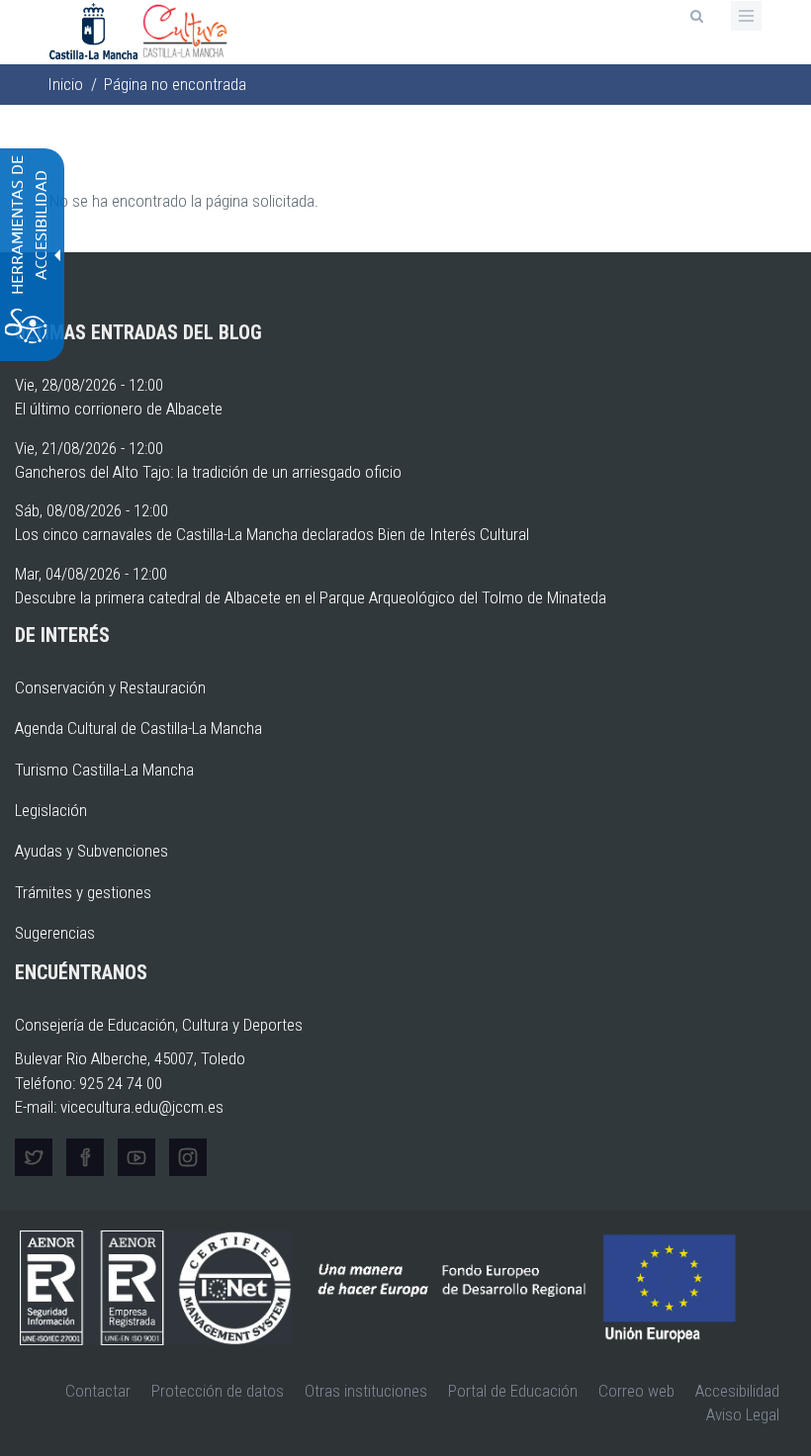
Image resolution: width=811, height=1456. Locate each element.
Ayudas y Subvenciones (91, 851)
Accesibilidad (737, 1391)
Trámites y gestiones (83, 892)
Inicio (65, 84)
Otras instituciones (366, 1391)
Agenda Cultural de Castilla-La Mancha (138, 728)
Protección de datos (217, 1391)
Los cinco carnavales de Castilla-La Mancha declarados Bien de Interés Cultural (272, 534)
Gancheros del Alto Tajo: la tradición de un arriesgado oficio (208, 472)
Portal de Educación (513, 1391)
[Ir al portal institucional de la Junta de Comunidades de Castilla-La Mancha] (95, 30)
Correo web (636, 1391)
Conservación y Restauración (110, 687)
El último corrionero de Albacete (119, 408)
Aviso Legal (742, 1414)
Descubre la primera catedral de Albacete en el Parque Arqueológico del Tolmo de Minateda (310, 597)
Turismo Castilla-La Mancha (104, 769)
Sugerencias (55, 933)
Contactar (98, 1391)
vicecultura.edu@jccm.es (142, 1107)
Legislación (51, 810)
